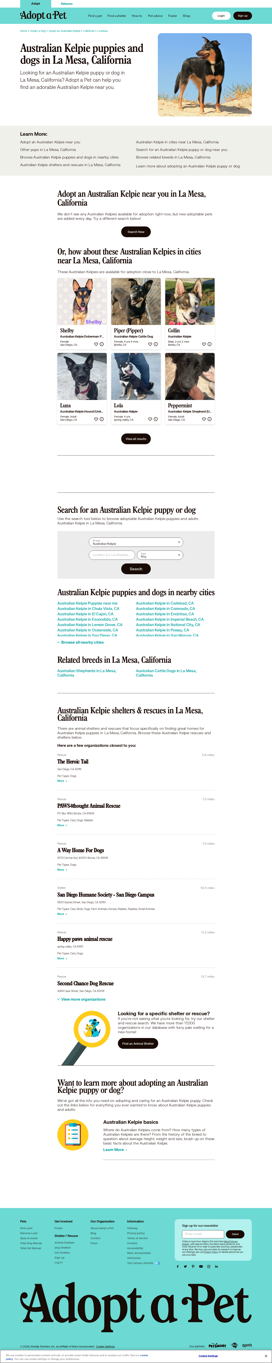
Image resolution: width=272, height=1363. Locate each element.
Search (136, 569)
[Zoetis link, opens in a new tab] (247, 1345)
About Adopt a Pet (101, 1228)
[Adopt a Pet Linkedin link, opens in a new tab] (216, 1266)
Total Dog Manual (31, 1243)
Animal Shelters (64, 1242)
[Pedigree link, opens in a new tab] (234, 1345)
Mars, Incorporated (138, 1252)
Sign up (243, 15)
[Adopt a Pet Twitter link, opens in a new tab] (186, 1266)
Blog (93, 1233)
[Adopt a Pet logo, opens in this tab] (136, 1311)
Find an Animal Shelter (138, 1043)
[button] (96, 344)
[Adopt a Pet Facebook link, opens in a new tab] (178, 1266)
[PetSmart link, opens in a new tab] (217, 1345)
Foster (172, 15)
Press (93, 1243)
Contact (95, 1238)
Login (221, 15)
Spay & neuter (29, 1238)
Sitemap (132, 1228)
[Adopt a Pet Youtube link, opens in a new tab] (202, 1266)
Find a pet (26, 1228)
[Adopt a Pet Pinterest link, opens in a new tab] (194, 1266)
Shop (186, 15)
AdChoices (134, 1257)
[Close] (266, 1356)
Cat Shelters (62, 1252)
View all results (136, 439)
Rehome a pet (28, 1233)
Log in (58, 1262)
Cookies (132, 1243)
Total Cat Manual (30, 1248)
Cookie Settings (105, 1346)
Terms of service (137, 1238)
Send (235, 1234)
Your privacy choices (140, 1262)
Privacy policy (136, 1233)
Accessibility (135, 1248)
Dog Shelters (63, 1247)
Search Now (136, 231)
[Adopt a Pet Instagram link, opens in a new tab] (210, 1266)
